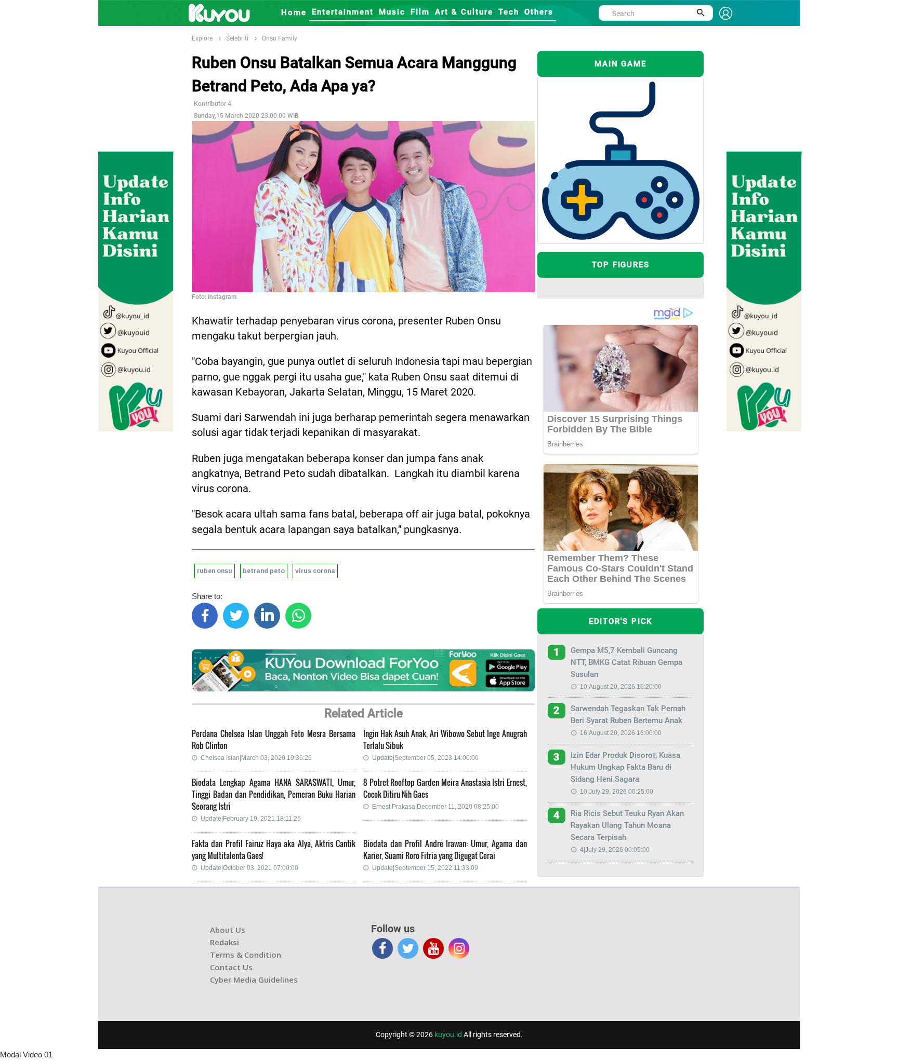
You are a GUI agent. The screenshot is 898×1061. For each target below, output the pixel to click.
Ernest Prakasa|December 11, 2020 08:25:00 (435, 806)
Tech (508, 12)
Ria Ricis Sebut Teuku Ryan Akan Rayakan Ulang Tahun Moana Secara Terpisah (627, 825)
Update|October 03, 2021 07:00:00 (249, 868)
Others (538, 12)
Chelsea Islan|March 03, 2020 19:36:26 (256, 757)
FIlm (420, 12)
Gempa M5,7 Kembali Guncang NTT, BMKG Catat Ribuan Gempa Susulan (626, 662)
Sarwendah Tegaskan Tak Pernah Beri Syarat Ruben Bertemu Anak (628, 714)
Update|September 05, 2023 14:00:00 (425, 757)
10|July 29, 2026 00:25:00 (616, 791)
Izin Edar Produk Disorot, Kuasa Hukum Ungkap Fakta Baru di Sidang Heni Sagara (625, 767)
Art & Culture (464, 12)
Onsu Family (279, 38)
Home (294, 12)
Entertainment (343, 12)
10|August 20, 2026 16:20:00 (621, 686)
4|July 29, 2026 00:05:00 (615, 849)
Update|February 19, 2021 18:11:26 (251, 818)
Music (392, 12)
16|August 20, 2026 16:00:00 (621, 733)
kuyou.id (448, 1034)
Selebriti (237, 38)
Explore (202, 38)
